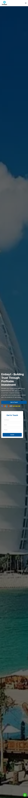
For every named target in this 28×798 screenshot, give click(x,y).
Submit (12, 434)
